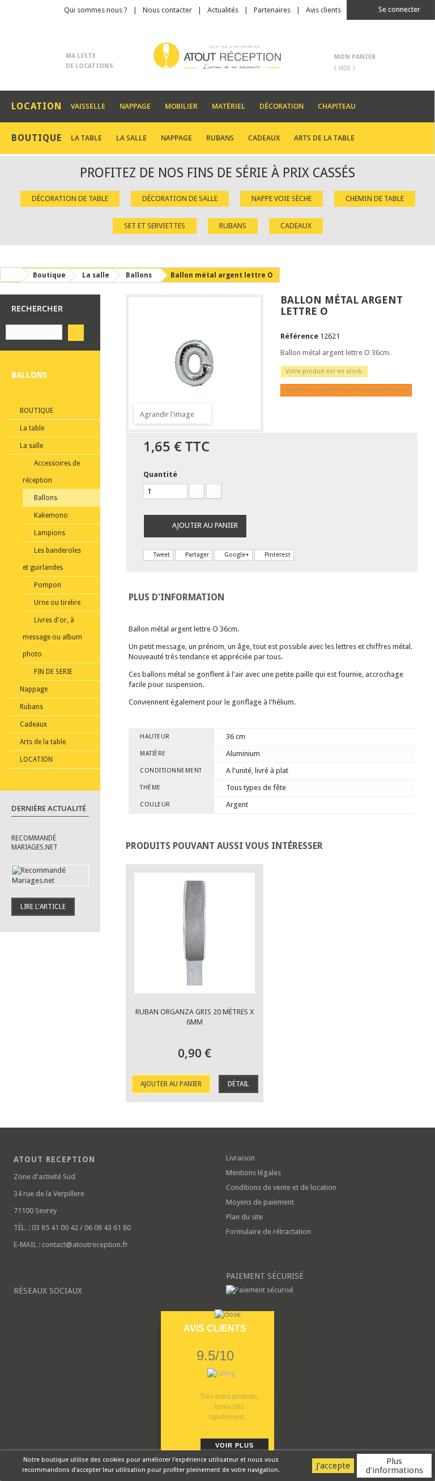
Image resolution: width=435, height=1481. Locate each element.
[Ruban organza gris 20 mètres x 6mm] (194, 933)
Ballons (44, 498)
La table (86, 138)
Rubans (220, 138)
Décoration (281, 106)
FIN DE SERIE (52, 672)
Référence (299, 336)
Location (35, 759)
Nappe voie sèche (281, 198)
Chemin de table (375, 198)
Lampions (48, 533)
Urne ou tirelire (56, 603)
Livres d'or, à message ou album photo (52, 637)
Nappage (135, 106)
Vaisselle (88, 106)
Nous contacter (167, 10)
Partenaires (272, 10)
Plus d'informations (394, 1465)
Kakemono (50, 515)
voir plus (234, 1445)
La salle (131, 138)
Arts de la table (324, 138)
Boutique (35, 411)
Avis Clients (215, 1328)
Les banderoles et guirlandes (52, 559)
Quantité (160, 474)
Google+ (236, 554)
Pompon (46, 585)
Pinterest (277, 554)
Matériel (228, 106)
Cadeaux (264, 138)
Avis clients (323, 10)
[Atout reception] (217, 55)
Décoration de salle (180, 198)
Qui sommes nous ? (95, 10)
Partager (196, 554)
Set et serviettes (154, 225)
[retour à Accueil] (11, 274)
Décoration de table (70, 198)
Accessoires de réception (51, 471)
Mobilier (181, 106)
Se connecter (398, 9)
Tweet (161, 554)
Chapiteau (337, 106)
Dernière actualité (48, 808)
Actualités (222, 10)
